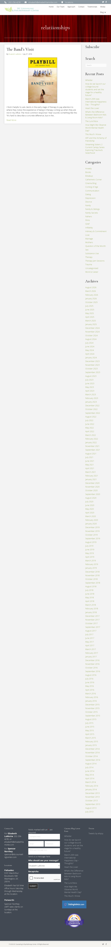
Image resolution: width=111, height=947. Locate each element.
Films (87, 220)
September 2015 (92, 715)
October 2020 (91, 490)
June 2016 (89, 682)
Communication (92, 190)
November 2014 (92, 752)
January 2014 (91, 789)
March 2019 (90, 560)
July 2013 (89, 811)
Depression (90, 198)
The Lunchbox (91, 121)
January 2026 (91, 298)
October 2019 (91, 534)
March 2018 (90, 605)
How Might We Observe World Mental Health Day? (95, 128)
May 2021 (89, 464)
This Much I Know (93, 134)
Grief (87, 224)
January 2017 (91, 656)
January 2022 (91, 442)
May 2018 (89, 597)
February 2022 (91, 438)
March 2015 (90, 738)
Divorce (88, 201)
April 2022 (89, 431)
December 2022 (92, 405)
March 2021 (90, 472)
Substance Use (92, 253)
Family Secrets (91, 212)
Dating (88, 194)
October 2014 (91, 756)
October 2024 (91, 335)
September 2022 (92, 413)
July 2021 (89, 457)
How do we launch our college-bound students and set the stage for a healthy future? (95, 89)
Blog (102, 12)
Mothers (89, 242)
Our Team (60, 7)
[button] (105, 12)
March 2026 (90, 291)
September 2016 (92, 671)
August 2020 (90, 498)
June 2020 (89, 505)
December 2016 (92, 660)
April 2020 (89, 512)
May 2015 (89, 730)
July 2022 (89, 420)
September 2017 (92, 627)
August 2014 (90, 763)
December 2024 (92, 328)
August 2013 (90, 808)
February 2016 (91, 697)
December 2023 (92, 361)
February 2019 (91, 564)
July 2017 (89, 634)
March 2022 (90, 435)
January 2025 (91, 324)
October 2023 (91, 368)
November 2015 (92, 708)
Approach (71, 7)
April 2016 (89, 690)
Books (88, 172)
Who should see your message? (43, 860)
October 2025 (91, 302)
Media (102, 7)
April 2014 (89, 778)
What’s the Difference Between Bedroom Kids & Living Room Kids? (95, 115)
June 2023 (89, 383)
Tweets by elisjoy (96, 833)
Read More (11, 120)
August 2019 (90, 542)
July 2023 (89, 379)
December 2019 (92, 527)
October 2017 (91, 623)
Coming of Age (91, 187)
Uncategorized (91, 268)
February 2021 (91, 475)
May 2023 (89, 387)
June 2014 (89, 771)
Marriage (89, 238)
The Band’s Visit (20, 49)
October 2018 (91, 579)
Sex (86, 249)
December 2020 (92, 483)
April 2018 (89, 601)
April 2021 (89, 468)
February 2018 (91, 608)
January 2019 (91, 568)
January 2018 (91, 612)
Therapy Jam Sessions (94, 260)
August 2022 (90, 416)
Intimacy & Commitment (95, 231)
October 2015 (91, 712)
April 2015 (89, 734)
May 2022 (89, 427)
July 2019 (89, 546)
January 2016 (91, 701)
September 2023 (92, 372)
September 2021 (92, 449)
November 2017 (92, 619)
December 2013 (92, 793)
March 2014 (90, 782)
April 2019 (89, 557)
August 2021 (90, 453)
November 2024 (92, 331)
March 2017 (90, 649)
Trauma (88, 264)
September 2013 (92, 804)
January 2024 (91, 357)
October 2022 (91, 409)
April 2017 (89, 645)
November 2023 (92, 365)
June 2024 (89, 346)
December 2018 (92, 571)
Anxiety (88, 168)
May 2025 (89, 313)
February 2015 (91, 741)
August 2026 (90, 287)
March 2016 (90, 693)
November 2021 (92, 446)
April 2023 (89, 390)
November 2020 (92, 486)
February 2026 (91, 295)
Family (88, 205)
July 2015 (89, 723)
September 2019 (92, 538)
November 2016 (92, 664)
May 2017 (89, 641)
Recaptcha (33, 871)
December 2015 (92, 704)
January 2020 (91, 523)
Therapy (88, 257)
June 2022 (89, 424)
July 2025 (89, 306)
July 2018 (89, 590)
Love (87, 235)
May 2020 (89, 509)
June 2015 (89, 726)
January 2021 (91, 479)
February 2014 (91, 785)
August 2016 (90, 675)
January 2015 (91, 745)
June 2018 (89, 593)
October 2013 (91, 800)
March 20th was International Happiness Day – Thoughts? (95, 102)
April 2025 (89, 317)
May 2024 (89, 350)
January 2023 (91, 402)
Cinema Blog (90, 183)
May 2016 (89, 686)
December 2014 (92, 749)
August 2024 (90, 339)
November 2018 (92, 575)
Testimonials (92, 7)
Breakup (89, 176)
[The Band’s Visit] (42, 80)
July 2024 (89, 343)
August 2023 (90, 376)
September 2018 (92, 582)
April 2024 (89, 354)
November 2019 (92, 531)
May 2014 (89, 774)
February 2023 (91, 398)
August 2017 (90, 630)
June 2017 (89, 638)
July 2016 (89, 678)
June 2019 (89, 549)
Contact (81, 7)
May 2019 (89, 553)
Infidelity (89, 227)
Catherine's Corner (93, 179)
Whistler (89, 80)
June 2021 (89, 461)
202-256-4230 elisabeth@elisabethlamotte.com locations (40, 2)
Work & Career (91, 272)
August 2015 (90, 719)
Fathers (88, 216)
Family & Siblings (92, 209)
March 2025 (90, 320)
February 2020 (91, 520)
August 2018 (90, 586)
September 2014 (92, 760)
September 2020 (92, 494)
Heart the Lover (92, 108)
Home (51, 7)
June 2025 (89, 309)
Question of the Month (95, 246)
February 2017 (91, 653)
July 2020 (89, 501)
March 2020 (90, 516)
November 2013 (92, 797)
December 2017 (92, 616)
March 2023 (90, 394)
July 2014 (89, 767)
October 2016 (91, 667)
